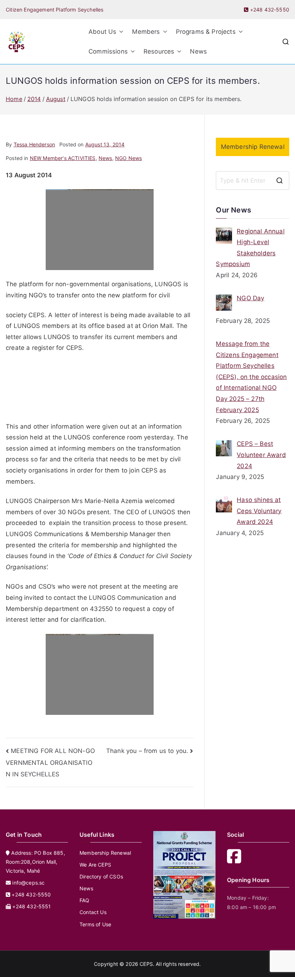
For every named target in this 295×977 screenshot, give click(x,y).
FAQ (85, 900)
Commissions (108, 51)
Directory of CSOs (101, 876)
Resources (159, 51)
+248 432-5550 (269, 9)
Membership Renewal (253, 146)
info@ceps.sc (28, 883)
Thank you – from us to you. (147, 750)
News (198, 51)
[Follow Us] (236, 860)
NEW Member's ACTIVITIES (63, 158)
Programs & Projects (206, 31)
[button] (119, 31)
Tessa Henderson (34, 144)
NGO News (128, 158)
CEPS (146, 964)
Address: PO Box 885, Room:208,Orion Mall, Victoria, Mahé (35, 862)
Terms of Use (95, 924)
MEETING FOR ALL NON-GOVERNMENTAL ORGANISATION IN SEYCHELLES (50, 762)
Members (146, 31)
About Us (102, 31)
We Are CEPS (95, 865)
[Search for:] (252, 181)
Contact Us (93, 912)
